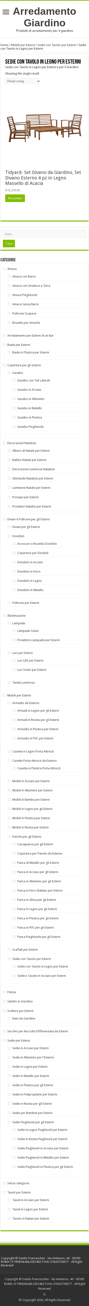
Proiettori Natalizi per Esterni (31, 506)
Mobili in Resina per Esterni (30, 827)
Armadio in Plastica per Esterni (37, 729)
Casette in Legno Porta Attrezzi (33, 751)
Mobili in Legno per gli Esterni (32, 809)
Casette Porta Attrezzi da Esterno (34, 760)
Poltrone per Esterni (25, 603)
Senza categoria (18, 1183)
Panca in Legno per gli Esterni (37, 909)
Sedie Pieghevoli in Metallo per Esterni (43, 1157)
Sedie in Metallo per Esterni (30, 1076)
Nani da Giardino (23, 1018)
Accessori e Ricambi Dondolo (37, 543)
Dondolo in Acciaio (30, 562)
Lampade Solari (28, 631)
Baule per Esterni (18, 345)
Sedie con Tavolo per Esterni (56, 45)
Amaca (12, 269)
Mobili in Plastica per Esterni (31, 818)
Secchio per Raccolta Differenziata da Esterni (37, 1031)
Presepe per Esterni (25, 497)
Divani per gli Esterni (26, 527)
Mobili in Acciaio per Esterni (31, 781)
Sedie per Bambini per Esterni (32, 1113)
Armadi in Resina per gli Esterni (38, 720)
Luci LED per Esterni (30, 660)
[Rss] (44, 1294)
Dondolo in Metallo (30, 590)
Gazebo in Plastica (29, 417)
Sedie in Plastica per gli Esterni (32, 1085)
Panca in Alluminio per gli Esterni (39, 881)
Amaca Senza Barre (25, 304)
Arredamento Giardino (44, 16)
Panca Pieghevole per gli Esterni (38, 937)
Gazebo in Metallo (29, 408)
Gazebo (17, 373)
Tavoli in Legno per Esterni (30, 1209)
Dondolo (18, 536)
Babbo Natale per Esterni (29, 460)
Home (4, 45)
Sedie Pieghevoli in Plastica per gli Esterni (45, 1167)
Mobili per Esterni (23, 45)
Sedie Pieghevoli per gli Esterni (33, 1122)
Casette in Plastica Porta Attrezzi (39, 768)
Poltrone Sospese (24, 313)
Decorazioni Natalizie (21, 443)
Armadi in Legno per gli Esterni (38, 710)
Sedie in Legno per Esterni (29, 1066)
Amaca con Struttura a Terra (31, 285)
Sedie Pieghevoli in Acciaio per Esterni (42, 1148)
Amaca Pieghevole (24, 295)
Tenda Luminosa (23, 682)
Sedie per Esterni (18, 1040)
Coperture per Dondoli (32, 553)
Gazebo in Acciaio (29, 389)
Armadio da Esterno (25, 703)
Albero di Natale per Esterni (31, 450)
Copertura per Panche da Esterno (39, 853)
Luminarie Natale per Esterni (31, 487)
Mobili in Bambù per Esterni (31, 799)
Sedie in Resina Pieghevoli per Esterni (42, 1139)
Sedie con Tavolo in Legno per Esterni (42, 966)
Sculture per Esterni (20, 1011)
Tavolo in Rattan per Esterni (30, 1218)
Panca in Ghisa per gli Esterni (36, 900)
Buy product (15, 198)
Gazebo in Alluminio (30, 399)
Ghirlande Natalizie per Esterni (32, 478)
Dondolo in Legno (29, 581)
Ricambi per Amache (26, 322)
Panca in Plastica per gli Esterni (38, 918)
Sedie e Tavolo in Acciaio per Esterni (41, 975)
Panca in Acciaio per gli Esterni (37, 872)
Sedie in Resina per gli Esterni (32, 1103)
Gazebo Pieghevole (30, 426)
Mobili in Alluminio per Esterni (32, 790)
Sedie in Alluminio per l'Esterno (33, 1057)
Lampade (18, 623)
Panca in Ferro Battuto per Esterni (39, 890)
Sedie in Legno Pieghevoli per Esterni (42, 1130)
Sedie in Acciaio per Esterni (30, 1048)
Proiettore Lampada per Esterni (38, 640)
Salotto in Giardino (20, 1001)
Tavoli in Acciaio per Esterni (30, 1200)
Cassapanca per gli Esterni (35, 844)
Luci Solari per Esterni (31, 670)
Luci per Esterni (22, 653)
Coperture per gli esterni (24, 365)
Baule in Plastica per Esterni (30, 352)
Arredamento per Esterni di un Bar (30, 335)
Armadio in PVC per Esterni (35, 738)
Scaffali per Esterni (25, 949)
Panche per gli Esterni (26, 836)
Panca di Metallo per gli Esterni (38, 862)
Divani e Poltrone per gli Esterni (28, 519)
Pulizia (11, 992)
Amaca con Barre (24, 276)
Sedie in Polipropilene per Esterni (34, 1094)
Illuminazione (16, 615)
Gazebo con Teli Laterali (33, 380)
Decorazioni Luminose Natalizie (33, 469)
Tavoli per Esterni (19, 1192)
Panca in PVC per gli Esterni (35, 927)
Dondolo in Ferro (29, 571)
